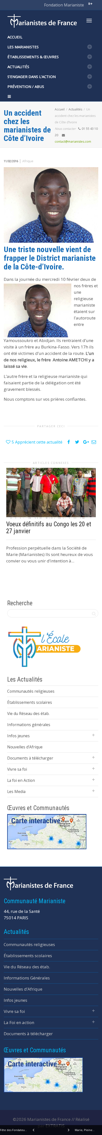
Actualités (18, 66)
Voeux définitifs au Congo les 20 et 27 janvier (48, 528)
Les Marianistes (23, 46)
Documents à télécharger (30, 758)
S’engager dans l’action (31, 76)
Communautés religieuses (30, 691)
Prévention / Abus (25, 86)
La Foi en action (19, 1022)
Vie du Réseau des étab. (28, 713)
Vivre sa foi (17, 769)
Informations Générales (27, 978)
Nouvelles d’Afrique (25, 747)
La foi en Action (21, 780)
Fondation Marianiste (64, 5)
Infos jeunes (18, 736)
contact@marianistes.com (73, 141)
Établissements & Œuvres (33, 56)
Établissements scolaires (29, 702)
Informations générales (28, 724)
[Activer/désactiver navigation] (89, 20)
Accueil (14, 36)
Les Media (16, 791)
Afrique (27, 161)
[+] (51, 493)
